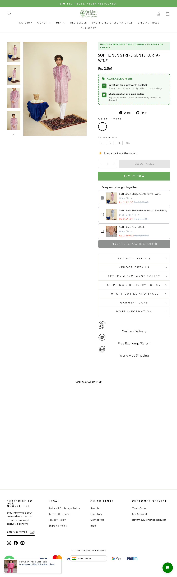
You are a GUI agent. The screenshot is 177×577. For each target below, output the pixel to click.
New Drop (25, 22)
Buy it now (134, 176)
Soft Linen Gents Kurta (132, 227)
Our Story (88, 28)
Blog (93, 525)
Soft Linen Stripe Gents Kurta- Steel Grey (143, 210)
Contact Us (97, 519)
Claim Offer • (134, 244)
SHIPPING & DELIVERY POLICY (134, 285)
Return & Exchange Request (149, 519)
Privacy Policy (57, 519)
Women (42, 22)
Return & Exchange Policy (64, 508)
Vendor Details (134, 267)
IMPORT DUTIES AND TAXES (134, 293)
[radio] (102, 126)
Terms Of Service (59, 514)
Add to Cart (26, 473)
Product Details (134, 258)
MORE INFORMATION (134, 311)
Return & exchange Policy (134, 276)
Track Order (139, 508)
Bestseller (78, 22)
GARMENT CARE (134, 302)
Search (94, 508)
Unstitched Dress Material (112, 22)
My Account (139, 514)
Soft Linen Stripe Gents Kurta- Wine (140, 193)
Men (59, 22)
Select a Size (108, 137)
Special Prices (148, 22)
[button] (167, 567)
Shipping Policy (58, 525)
